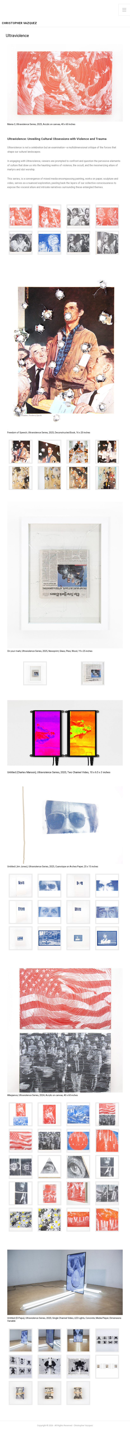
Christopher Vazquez (19, 23)
